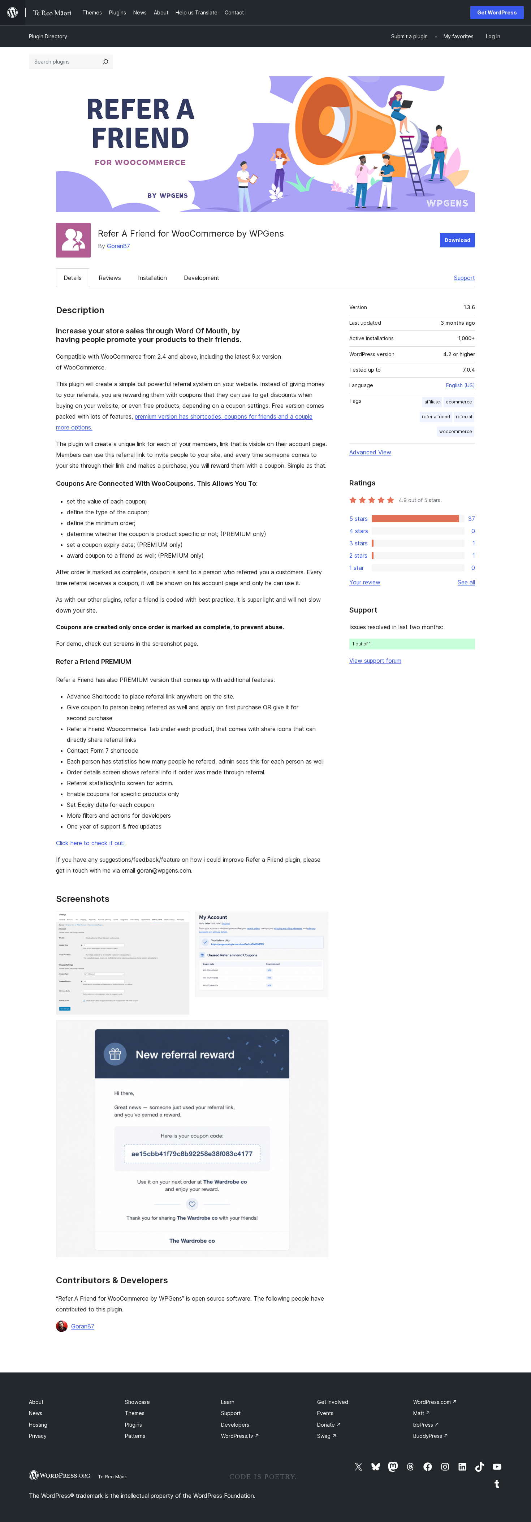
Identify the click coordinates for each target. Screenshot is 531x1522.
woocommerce (455, 431)
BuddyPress (430, 1436)
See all (466, 582)
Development (201, 277)
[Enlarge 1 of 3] (179, 921)
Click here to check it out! (90, 843)
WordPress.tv (240, 1436)
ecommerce (459, 402)
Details (73, 277)
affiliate (432, 402)
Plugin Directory (48, 36)
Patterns (135, 1436)
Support (464, 277)
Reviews (110, 277)
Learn (227, 1402)
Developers (235, 1425)
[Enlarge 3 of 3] (318, 1030)
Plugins (133, 1425)
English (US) (460, 385)
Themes (134, 1413)
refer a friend (436, 416)
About (36, 1402)
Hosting (38, 1425)
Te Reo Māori (113, 1476)
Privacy (38, 1436)
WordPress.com (435, 1402)
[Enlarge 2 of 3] (318, 921)
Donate (329, 1425)
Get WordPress (497, 12)
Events (325, 1413)
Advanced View (370, 452)
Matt (421, 1413)
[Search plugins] (105, 62)
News (35, 1413)
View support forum (375, 660)
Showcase (137, 1402)
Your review (364, 582)
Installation (152, 277)
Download (457, 240)
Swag (327, 1436)
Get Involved (332, 1402)
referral (464, 416)
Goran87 (118, 246)
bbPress (426, 1425)
